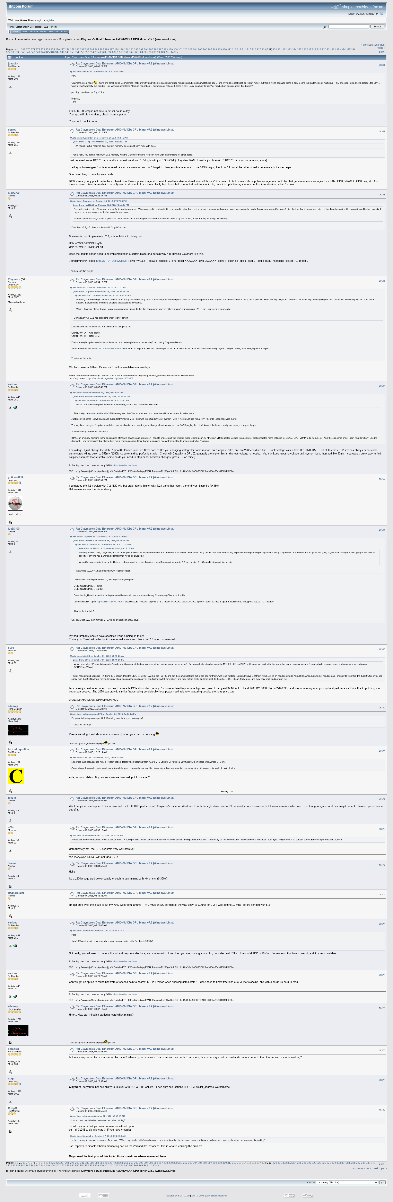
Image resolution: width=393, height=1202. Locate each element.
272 (38, 49)
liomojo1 (13, 1048)
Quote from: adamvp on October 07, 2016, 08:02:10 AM (97, 1116)
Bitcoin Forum (14, 39)
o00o (11, 647)
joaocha (13, 63)
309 (220, 49)
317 (259, 49)
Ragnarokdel (16, 892)
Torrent (52, 27)
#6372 (382, 829)
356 (101, 52)
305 (200, 49)
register (50, 20)
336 (353, 49)
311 (229, 49)
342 (33, 52)
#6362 (382, 131)
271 (33, 49)
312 (234, 49)
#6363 (382, 194)
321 (280, 49)
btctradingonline (18, 749)
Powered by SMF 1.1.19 (178, 1195)
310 (224, 49)
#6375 (382, 924)
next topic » (381, 46)
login (39, 20)
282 (87, 49)
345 (47, 52)
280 (77, 49)
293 (141, 49)
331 (329, 49)
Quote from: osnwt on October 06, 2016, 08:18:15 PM (96, 392)
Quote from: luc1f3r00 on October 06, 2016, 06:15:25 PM (101, 205)
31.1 (46, 27)
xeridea (12, 384)
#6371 (382, 799)
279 (72, 49)
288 (116, 49)
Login (43, 32)
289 (121, 49)
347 (57, 52)
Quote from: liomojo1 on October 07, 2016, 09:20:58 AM (97, 1136)
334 (343, 49)
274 (48, 49)
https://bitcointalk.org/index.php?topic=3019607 (110, 378)
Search (34, 32)
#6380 (382, 1109)
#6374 (382, 894)
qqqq (11, 1078)
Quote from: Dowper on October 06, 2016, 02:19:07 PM (100, 142)
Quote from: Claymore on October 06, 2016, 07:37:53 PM (98, 201)
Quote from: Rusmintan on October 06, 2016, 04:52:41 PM (99, 138)
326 (304, 49)
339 (18, 52)
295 (151, 49)
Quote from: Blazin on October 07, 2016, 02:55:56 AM (96, 835)
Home (15, 32)
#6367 (382, 530)
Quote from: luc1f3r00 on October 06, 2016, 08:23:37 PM (98, 287)
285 (102, 49)
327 (309, 49)
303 (190, 49)
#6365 (382, 386)
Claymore (14, 279)
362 (131, 52)
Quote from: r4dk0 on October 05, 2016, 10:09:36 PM (96, 758)
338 (13, 52)
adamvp (13, 706)
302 (185, 49)
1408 (173, 52)
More (64, 32)
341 (28, 52)
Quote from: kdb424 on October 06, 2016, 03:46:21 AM (97, 656)
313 (239, 49)
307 (210, 49)
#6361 (382, 65)
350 (72, 52)
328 (314, 49)
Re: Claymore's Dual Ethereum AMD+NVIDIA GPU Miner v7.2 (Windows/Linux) (125, 63)
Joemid (12, 863)
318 (264, 49)
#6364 (382, 281)
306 (205, 49)
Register (54, 32)
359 (116, 52)
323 (289, 49)
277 (62, 49)
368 (160, 52)
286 (107, 49)
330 (324, 49)
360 (121, 52)
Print (381, 52)
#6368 (382, 649)
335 (348, 49)
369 (165, 52)
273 (43, 49)
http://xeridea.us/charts (125, 465)
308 (215, 49)
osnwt (12, 129)
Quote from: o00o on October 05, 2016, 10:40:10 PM (98, 660)
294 (146, 49)
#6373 (382, 865)
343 (38, 52)
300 (175, 49)
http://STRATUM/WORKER (112, 260)
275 (53, 49)
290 (126, 49)
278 (67, 49)
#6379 (382, 1080)
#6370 (382, 751)
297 (161, 49)
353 (87, 52)
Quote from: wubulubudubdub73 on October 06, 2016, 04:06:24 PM (103, 714)
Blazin (12, 797)
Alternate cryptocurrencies (40, 39)
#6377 (382, 1008)
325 (299, 49)
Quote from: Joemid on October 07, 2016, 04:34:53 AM (97, 930)
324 (294, 49)
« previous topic (370, 44)
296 (156, 49)
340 (23, 52)
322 (284, 49)
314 (244, 49)
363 (136, 52)
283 (92, 49)
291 (131, 49)
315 (249, 49)
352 (82, 52)
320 (275, 49)
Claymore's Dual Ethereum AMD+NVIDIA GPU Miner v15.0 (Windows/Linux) (128, 39)
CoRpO (12, 1108)
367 (156, 52)
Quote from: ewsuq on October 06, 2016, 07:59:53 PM (96, 71)
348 (62, 52)
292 (136, 49)
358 (111, 52)
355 (97, 52)
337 (8, 52)
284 (97, 49)
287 (112, 49)
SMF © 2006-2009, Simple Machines (209, 1195)
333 (339, 49)
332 (334, 49)
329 (319, 49)
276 (57, 49)
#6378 (382, 1050)
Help (25, 32)
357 (106, 52)
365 (146, 52)
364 (141, 52)
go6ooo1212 (15, 477)
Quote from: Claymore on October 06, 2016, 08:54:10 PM (98, 537)
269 (23, 49)
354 (92, 52)
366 (151, 52)
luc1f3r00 (13, 192)
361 (126, 52)
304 (195, 49)
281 (82, 49)
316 (254, 49)
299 (170, 49)
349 (67, 52)
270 (28, 49)
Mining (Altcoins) (69, 39)
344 (43, 52)
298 (166, 49)
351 (77, 52)
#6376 (382, 975)
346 (52, 52)
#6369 (382, 707)
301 (180, 49)
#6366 (382, 479)
